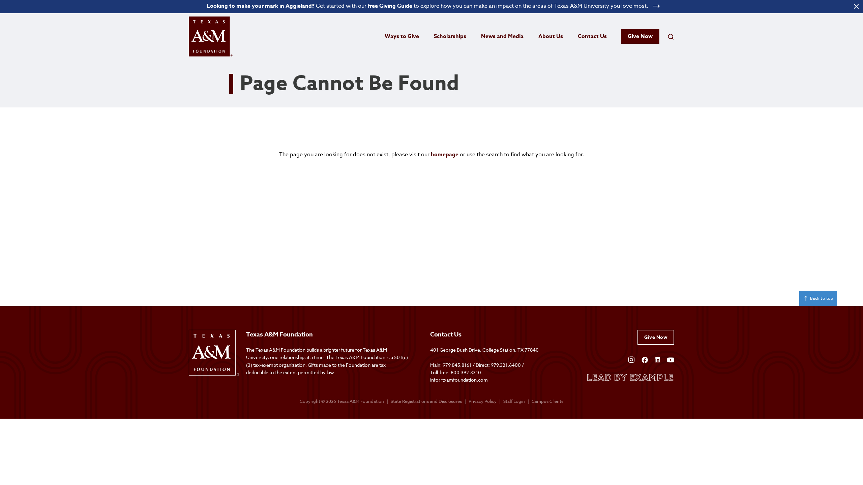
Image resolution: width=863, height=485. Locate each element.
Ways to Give (402, 36)
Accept (554, 457)
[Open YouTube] (670, 359)
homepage (444, 155)
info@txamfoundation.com (459, 380)
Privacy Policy (483, 401)
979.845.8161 (457, 365)
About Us (550, 36)
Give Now (640, 36)
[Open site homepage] (211, 37)
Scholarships (450, 36)
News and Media (502, 36)
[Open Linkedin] (657, 359)
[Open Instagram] (631, 359)
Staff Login (514, 401)
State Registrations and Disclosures (426, 401)
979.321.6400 (506, 365)
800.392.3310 (466, 372)
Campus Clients (547, 401)
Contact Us (592, 36)
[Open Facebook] (645, 359)
